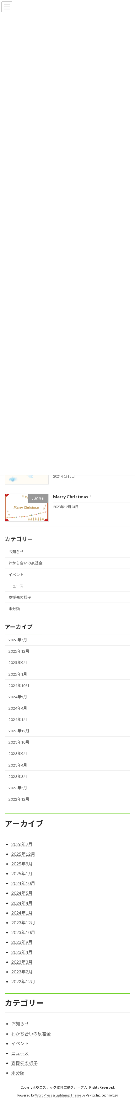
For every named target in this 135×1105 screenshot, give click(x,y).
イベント (16, 574)
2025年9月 (17, 662)
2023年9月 (17, 753)
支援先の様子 (19, 597)
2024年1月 (17, 719)
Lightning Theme (68, 1095)
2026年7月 (17, 640)
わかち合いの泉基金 (25, 563)
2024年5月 (17, 696)
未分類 (14, 608)
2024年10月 (18, 685)
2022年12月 (18, 799)
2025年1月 (17, 674)
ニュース (15, 585)
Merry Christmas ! (72, 496)
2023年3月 (17, 776)
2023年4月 (17, 764)
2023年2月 (17, 787)
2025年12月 (18, 651)
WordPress (43, 1095)
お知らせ (16, 551)
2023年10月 (18, 742)
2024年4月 (17, 708)
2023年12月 (18, 730)
